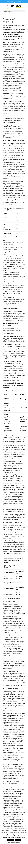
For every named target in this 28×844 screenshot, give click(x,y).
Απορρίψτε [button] (18, 840)
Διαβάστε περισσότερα (14, 842)
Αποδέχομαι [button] (10, 840)
